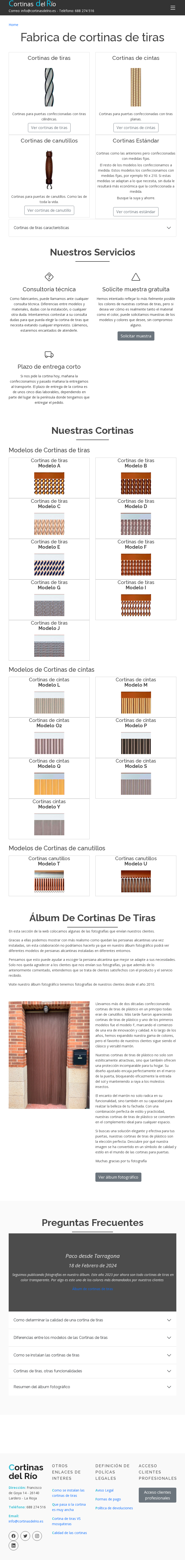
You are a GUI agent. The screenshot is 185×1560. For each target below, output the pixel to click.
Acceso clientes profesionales (157, 1495)
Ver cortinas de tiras (49, 127)
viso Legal (104, 1490)
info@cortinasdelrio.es (38, 10)
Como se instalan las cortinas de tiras (46, 1355)
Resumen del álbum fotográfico (41, 1387)
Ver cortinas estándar (135, 211)
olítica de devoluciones (114, 1508)
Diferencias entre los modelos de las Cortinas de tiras (60, 1337)
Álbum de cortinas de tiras (92, 1289)
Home (13, 24)
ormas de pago (108, 1499)
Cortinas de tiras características (41, 227)
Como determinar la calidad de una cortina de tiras (58, 1320)
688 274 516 (84, 10)
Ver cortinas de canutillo (49, 210)
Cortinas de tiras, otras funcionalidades (47, 1371)
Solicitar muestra (136, 336)
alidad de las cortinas (69, 1532)
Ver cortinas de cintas (136, 127)
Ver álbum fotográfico (118, 1177)
